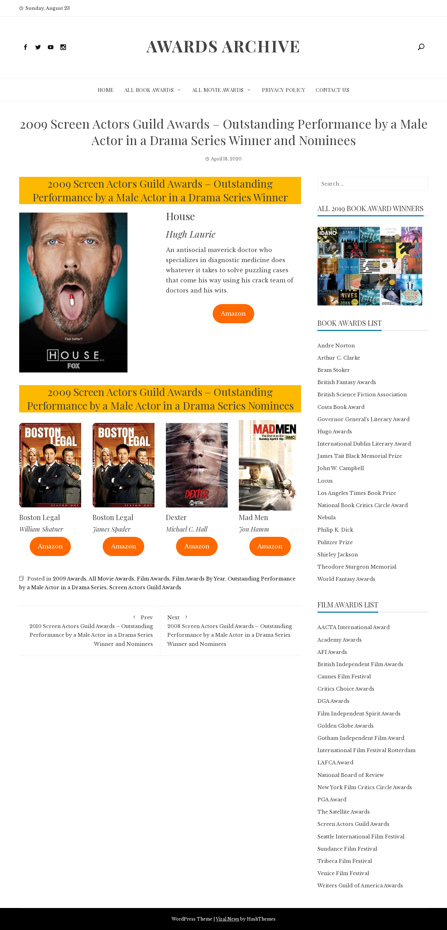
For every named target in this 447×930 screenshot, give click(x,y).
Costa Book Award (341, 407)
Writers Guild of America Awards (360, 885)
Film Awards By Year (198, 579)
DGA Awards (333, 701)
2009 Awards (69, 579)
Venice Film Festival (343, 873)
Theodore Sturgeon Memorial (356, 567)
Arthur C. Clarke (338, 358)
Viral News (227, 919)
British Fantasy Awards (346, 382)
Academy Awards (339, 640)
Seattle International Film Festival (360, 837)
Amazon (233, 313)
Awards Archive (223, 46)
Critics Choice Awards (345, 689)
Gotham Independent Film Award (360, 738)
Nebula (326, 517)
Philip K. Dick (335, 530)
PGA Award (331, 799)
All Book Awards (149, 89)
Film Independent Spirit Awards (359, 714)
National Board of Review (350, 775)
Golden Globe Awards (345, 726)
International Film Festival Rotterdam (366, 750)
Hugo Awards (334, 431)
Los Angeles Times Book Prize (356, 493)
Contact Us (332, 89)
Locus (325, 481)
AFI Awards (332, 652)
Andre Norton (336, 346)
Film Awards (153, 579)
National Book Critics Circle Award (362, 505)
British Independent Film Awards (360, 664)
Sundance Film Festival (347, 849)
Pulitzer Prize (335, 542)
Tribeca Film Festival (344, 861)
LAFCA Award (335, 762)
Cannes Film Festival (344, 676)
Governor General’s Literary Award (363, 419)
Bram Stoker (333, 370)
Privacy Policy (283, 89)
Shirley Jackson (337, 554)
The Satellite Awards (343, 812)
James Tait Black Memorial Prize (359, 456)
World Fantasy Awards (346, 579)
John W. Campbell (340, 468)
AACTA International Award (353, 627)
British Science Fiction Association (362, 394)
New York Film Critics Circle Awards (364, 787)
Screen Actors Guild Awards (145, 587)
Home (106, 89)
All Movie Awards (218, 89)
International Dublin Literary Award (364, 444)
